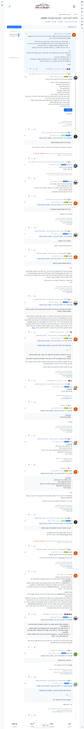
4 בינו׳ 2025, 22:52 (53, 653)
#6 (25, 202)
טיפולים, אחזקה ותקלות (69, 21)
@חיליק (70, 79)
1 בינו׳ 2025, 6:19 (54, 135)
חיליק (69, 33)
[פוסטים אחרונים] (81, 15)
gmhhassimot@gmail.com (58, 711)
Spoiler (68, 110)
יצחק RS (70, 181)
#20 (25, 683)
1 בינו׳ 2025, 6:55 (53, 164)
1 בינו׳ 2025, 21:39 (56, 338)
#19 (25, 653)
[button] (81, 727)
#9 (25, 302)
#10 (25, 338)
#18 (25, 617)
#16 (25, 552)
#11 (25, 386)
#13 (25, 441)
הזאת (63, 558)
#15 (25, 521)
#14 (25, 471)
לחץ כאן (59, 155)
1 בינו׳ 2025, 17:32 (56, 256)
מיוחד (70, 386)
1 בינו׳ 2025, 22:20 (56, 552)
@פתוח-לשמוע (68, 686)
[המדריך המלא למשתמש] (81, 12)
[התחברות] (2, 2)
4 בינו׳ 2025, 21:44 (61, 574)
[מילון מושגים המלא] (81, 8)
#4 (25, 164)
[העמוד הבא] (36, 725)
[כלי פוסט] (27, 69)
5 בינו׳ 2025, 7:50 (56, 683)
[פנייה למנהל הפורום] (81, 25)
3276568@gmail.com (67, 222)
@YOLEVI (69, 236)
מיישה (70, 683)
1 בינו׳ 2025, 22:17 (53, 521)
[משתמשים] (81, 18)
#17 (25, 574)
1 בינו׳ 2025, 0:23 (60, 33)
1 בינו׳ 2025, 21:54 (56, 441)
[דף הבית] (81, 2)
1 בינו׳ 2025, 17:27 (55, 234)
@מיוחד (70, 410)
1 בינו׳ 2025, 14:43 (55, 181)
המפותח (70, 76)
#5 (25, 181)
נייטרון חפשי (69, 164)
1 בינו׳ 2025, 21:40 (56, 386)
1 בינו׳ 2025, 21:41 (56, 408)
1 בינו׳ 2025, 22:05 (56, 471)
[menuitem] (2, 2)
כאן (57, 271)
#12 (25, 408)
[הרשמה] (2, 5)
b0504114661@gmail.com (66, 673)
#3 (25, 135)
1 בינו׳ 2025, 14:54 (56, 202)
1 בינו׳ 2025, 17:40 (55, 302)
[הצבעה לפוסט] (36, 69)
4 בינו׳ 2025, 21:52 (55, 617)
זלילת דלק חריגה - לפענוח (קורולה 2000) (50, 138)
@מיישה (70, 665)
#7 (24, 234)
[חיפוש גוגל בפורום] (81, 21)
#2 (25, 76)
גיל (71, 135)
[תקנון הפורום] (81, 5)
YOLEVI (70, 202)
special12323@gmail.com (66, 398)
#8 (25, 256)
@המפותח (69, 138)
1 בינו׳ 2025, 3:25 (56, 76)
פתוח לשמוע (69, 653)
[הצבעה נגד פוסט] (30, 69)
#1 (26, 33)
